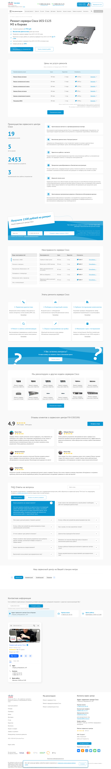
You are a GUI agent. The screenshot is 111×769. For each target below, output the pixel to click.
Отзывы (47, 11)
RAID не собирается (45, 274)
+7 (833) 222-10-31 (44, 4)
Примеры (10, 711)
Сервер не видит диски (46, 259)
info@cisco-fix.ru (82, 714)
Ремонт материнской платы (21, 81)
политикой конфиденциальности (31, 236)
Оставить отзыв (95, 424)
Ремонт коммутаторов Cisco (51, 707)
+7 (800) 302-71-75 (58, 4)
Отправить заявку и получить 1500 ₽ (59, 233)
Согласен (82, 764)
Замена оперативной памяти (21, 96)
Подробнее (23, 315)
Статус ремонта (98, 11)
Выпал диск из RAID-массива (47, 264)
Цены (36, 11)
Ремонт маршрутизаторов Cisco (52, 703)
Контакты (85, 11)
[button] (12, 577)
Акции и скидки (67, 11)
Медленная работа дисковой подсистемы (47, 279)
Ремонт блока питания (19, 77)
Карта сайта (11, 744)
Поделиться (78, 750)
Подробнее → (92, 259)
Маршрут (15, 655)
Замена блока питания (20, 91)
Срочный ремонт (29, 11)
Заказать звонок (55, 359)
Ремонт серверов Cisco (49, 700)
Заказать (92, 77)
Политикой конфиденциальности (42, 608)
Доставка (53, 11)
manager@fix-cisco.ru (83, 718)
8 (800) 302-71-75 (82, 710)
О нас (41, 11)
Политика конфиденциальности (55, 758)
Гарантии (59, 11)
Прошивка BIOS (17, 101)
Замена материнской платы (21, 86)
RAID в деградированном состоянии (46, 269)
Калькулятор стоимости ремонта (17, 734)
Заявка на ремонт (77, 11)
